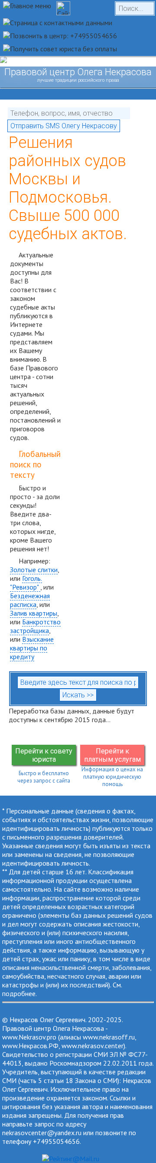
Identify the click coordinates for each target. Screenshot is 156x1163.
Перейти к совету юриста (43, 755)
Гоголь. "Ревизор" (26, 582)
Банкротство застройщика (35, 626)
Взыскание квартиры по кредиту (32, 648)
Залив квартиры (33, 613)
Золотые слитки (34, 569)
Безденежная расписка (30, 600)
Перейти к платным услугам (112, 755)
